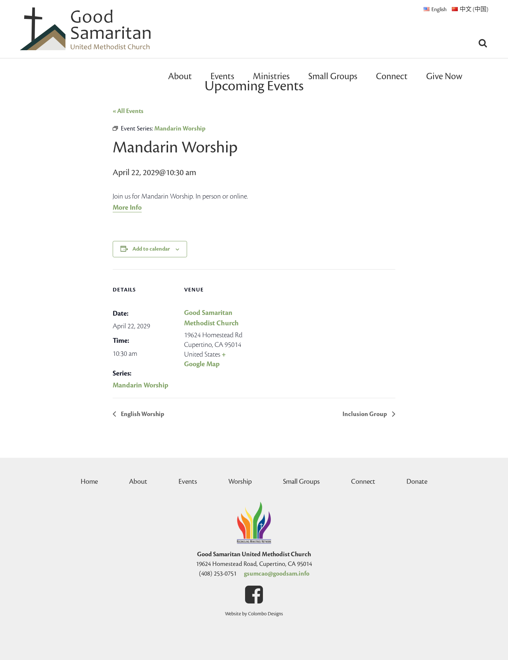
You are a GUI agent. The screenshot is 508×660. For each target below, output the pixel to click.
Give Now (444, 76)
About (180, 76)
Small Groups (332, 76)
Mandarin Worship (140, 385)
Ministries (271, 76)
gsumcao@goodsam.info (276, 574)
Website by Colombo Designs (254, 614)
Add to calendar (151, 248)
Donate (416, 481)
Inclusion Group (365, 414)
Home (89, 481)
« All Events (128, 111)
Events (222, 76)
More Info (127, 207)
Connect (392, 76)
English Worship (142, 414)
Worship (240, 481)
